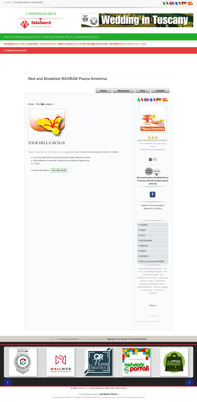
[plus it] (166, 3)
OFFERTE (144, 256)
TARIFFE (144, 225)
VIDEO (143, 251)
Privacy (153, 305)
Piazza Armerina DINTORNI (152, 261)
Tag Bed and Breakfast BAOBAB (148, 321)
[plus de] (184, 3)
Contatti (160, 90)
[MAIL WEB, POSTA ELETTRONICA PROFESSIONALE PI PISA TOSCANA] (60, 362)
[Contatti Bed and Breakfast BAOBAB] (153, 159)
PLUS (142, 235)
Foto (142, 90)
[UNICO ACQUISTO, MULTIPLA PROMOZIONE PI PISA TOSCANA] (136, 362)
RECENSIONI (146, 241)
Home (104, 90)
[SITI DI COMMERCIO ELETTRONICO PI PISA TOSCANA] (174, 362)
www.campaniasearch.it (69, 339)
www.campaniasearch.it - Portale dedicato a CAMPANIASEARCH (51, 37)
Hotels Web (110, 388)
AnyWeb (74, 388)
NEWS (143, 230)
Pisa (81, 388)
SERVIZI (143, 246)
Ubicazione (123, 90)
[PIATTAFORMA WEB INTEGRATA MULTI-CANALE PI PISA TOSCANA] (23, 362)
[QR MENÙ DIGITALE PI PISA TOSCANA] (98, 362)
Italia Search (121, 388)
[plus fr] (178, 3)
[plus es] (190, 3)
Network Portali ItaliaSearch (28, 2)
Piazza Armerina (96, 388)
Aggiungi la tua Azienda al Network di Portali (126, 339)
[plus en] (172, 3)
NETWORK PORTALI (109, 394)
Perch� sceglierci (45, 104)
